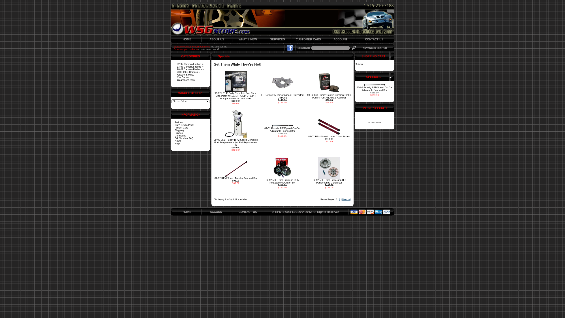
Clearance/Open (186, 80)
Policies (179, 122)
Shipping (179, 130)
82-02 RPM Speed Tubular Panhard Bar (236, 178)
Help (177, 143)
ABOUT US (216, 39)
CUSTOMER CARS (308, 39)
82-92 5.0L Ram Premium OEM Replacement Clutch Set (282, 181)
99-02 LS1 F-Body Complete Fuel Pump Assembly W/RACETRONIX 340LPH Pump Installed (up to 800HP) (236, 96)
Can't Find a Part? (184, 125)
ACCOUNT (340, 39)
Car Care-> (183, 77)
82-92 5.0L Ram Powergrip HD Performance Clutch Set (329, 181)
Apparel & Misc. (185, 74)
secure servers (374, 122)
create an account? (208, 49)
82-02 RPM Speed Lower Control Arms (329, 136)
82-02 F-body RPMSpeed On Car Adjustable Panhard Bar (282, 129)
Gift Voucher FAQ (184, 138)
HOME (187, 39)
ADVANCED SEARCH (375, 48)
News (178, 141)
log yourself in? (219, 46)
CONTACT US (374, 39)
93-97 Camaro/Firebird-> (190, 66)
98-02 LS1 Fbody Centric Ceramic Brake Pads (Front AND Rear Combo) (329, 96)
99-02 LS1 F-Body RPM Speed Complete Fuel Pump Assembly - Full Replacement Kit (236, 142)
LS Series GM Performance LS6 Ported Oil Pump (282, 96)
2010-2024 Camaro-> (188, 72)
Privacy (179, 133)
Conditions (180, 135)
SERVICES (277, 39)
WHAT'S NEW (248, 39)
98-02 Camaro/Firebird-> (190, 69)
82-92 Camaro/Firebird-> (190, 64)
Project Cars (181, 127)
